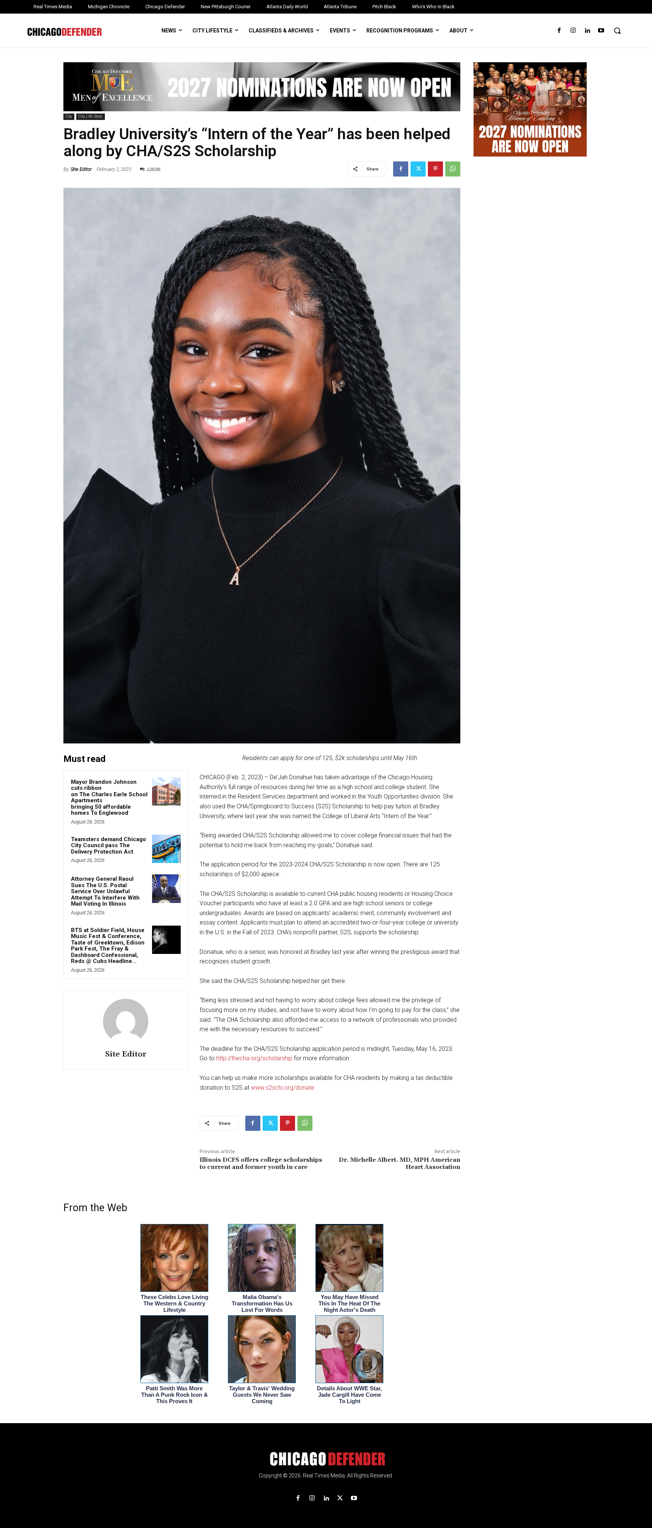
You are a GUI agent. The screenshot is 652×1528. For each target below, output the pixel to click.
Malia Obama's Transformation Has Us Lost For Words (262, 1303)
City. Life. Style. (90, 116)
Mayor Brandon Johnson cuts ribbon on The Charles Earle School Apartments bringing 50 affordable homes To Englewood (109, 798)
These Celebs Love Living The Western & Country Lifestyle (174, 1303)
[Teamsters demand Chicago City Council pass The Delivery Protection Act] (166, 849)
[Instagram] (573, 31)
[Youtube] (601, 31)
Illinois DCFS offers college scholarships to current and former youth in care (261, 1163)
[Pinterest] (435, 169)
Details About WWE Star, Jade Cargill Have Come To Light (349, 1394)
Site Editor (81, 169)
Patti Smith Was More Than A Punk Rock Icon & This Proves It (174, 1394)
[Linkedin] (587, 31)
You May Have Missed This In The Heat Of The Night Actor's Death (349, 1303)
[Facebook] (559, 31)
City (69, 116)
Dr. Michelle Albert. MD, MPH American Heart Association (399, 1163)
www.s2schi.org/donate (282, 1087)
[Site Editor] (125, 1021)
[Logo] (326, 1459)
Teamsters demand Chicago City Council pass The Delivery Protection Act (108, 845)
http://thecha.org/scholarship (254, 1058)
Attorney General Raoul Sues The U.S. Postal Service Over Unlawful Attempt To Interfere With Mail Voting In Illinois (105, 891)
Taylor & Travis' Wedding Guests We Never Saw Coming (262, 1394)
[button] (617, 30)
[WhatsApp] (452, 169)
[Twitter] (418, 169)
